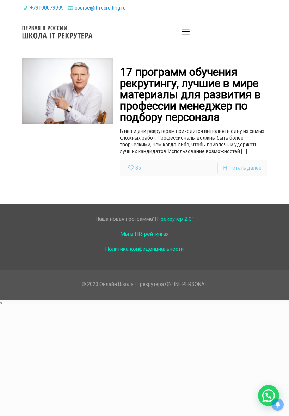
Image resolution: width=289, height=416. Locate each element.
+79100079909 (47, 8)
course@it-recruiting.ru (100, 8)
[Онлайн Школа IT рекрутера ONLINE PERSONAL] (57, 32)
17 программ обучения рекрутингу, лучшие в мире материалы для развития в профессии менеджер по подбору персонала (190, 94)
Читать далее (245, 168)
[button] (268, 395)
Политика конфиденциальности (144, 249)
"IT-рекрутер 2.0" (173, 219)
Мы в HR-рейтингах (144, 234)
